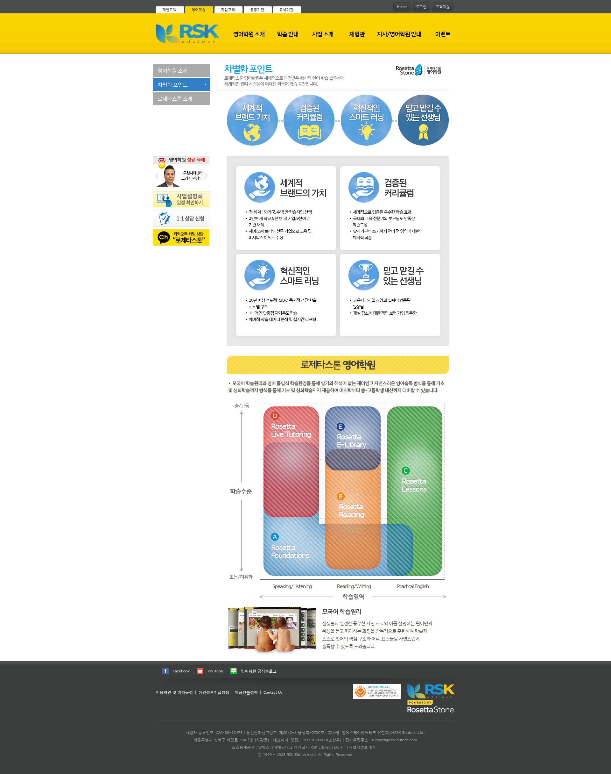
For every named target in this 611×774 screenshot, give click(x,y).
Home (402, 6)
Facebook (181, 671)
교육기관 (286, 9)
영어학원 (199, 9)
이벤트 (442, 34)
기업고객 (228, 9)
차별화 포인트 (172, 84)
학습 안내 (287, 34)
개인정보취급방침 (214, 692)
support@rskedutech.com (394, 739)
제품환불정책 (246, 692)
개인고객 (169, 9)
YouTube (215, 671)
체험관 (356, 34)
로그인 (421, 6)
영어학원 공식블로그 (259, 671)
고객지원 (443, 6)
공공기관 (257, 9)
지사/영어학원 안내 (399, 34)
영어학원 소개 (248, 34)
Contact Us (273, 692)
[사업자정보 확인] (363, 747)
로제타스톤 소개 (175, 98)
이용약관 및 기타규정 (174, 692)
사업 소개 (322, 34)
